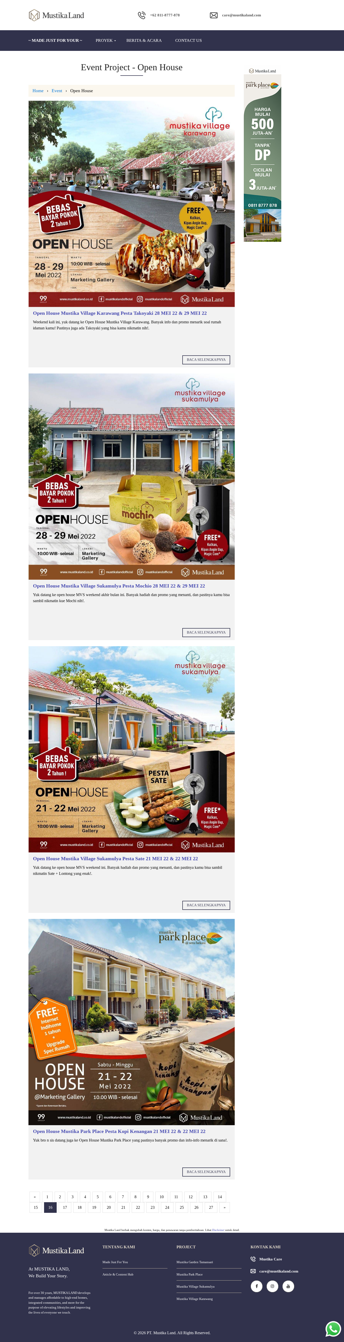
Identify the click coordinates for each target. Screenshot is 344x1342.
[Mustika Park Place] (280, 153)
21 (123, 1207)
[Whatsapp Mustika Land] (159, 29)
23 (153, 1207)
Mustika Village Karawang (195, 1299)
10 (162, 1197)
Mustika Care (270, 1259)
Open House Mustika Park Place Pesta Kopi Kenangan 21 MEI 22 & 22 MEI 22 (119, 1131)
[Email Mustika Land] (235, 29)
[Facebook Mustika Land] (257, 1286)
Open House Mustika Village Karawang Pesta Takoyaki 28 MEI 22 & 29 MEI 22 (120, 313)
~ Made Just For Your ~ (55, 40)
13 (205, 1197)
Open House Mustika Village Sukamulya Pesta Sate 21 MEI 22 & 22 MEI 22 (115, 858)
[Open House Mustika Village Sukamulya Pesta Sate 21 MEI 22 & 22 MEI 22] (131, 749)
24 (167, 1207)
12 (191, 1197)
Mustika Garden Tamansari (195, 1262)
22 (138, 1207)
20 (109, 1207)
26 (196, 1207)
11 (176, 1197)
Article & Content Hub (117, 1274)
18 (80, 1207)
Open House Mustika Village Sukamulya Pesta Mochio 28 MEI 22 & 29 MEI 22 (119, 586)
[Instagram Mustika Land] (272, 1286)
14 (220, 1197)
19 (94, 1207)
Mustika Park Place (190, 1274)
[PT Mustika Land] (64, 15)
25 (182, 1207)
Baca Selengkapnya (206, 360)
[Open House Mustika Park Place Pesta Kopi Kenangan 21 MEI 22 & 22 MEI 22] (131, 1022)
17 (65, 1207)
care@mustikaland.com (278, 1271)
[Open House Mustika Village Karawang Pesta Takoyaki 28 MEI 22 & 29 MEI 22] (131, 204)
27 (211, 1207)
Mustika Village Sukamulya (196, 1286)
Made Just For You (115, 1262)
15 (36, 1207)
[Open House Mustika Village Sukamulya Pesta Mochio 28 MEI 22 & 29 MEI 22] (131, 476)
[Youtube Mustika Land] (288, 1286)
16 (50, 1207)
